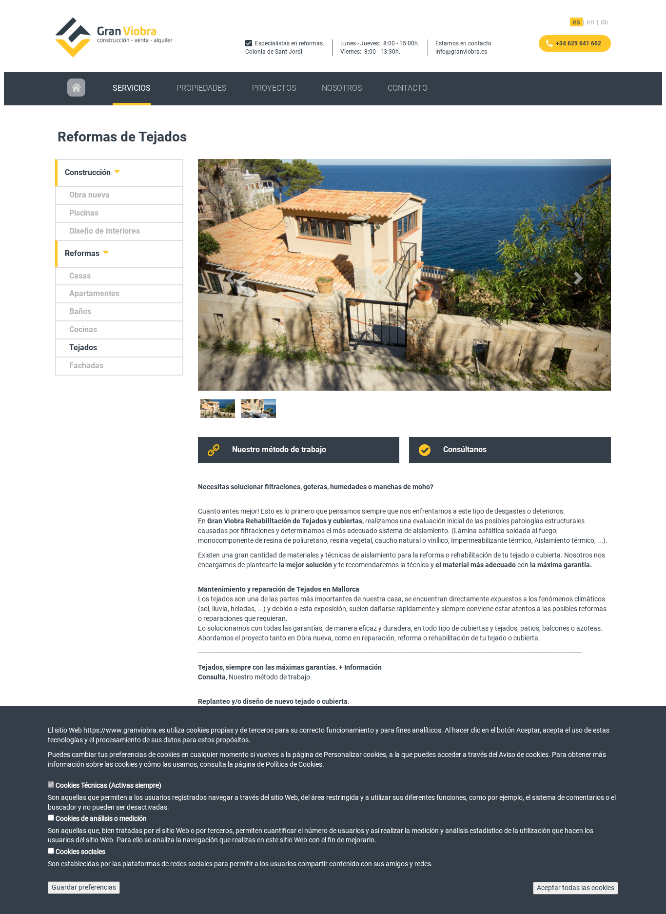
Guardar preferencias (84, 887)
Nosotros (342, 88)
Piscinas (83, 213)
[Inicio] (116, 37)
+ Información (360, 667)
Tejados (83, 347)
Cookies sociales (80, 851)
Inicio (77, 88)
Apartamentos (94, 293)
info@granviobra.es (461, 51)
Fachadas (86, 365)
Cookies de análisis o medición (101, 818)
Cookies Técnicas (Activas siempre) (108, 785)
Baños (80, 311)
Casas (80, 275)
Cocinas (83, 329)
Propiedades (201, 88)
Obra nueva (89, 194)
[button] (229, 275)
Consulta (212, 677)
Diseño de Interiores (104, 231)
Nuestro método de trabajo (279, 449)
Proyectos (274, 88)
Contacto (408, 88)
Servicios (132, 88)
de (604, 22)
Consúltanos (465, 449)
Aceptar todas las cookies (575, 888)
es (576, 22)
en (590, 22)
